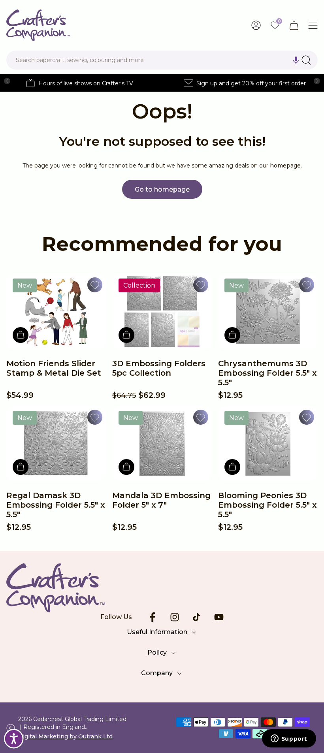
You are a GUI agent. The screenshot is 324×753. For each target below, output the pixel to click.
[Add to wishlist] (95, 285)
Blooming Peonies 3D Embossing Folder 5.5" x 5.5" (267, 505)
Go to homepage (162, 189)
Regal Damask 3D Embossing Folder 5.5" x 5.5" (55, 505)
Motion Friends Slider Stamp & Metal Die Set (53, 368)
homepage (285, 165)
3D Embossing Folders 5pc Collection (158, 368)
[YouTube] (219, 617)
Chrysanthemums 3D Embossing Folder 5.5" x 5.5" (267, 373)
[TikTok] (197, 617)
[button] (296, 60)
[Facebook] (152, 617)
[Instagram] (174, 617)
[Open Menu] (313, 25)
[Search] (306, 60)
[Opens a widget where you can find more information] (289, 739)
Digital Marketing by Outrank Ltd (65, 736)
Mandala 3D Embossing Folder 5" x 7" (161, 500)
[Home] (38, 25)
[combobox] (162, 60)
